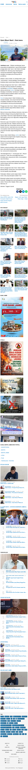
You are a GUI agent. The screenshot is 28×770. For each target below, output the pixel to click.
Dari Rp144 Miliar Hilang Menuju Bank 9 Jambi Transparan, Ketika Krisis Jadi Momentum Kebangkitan (6, 248)
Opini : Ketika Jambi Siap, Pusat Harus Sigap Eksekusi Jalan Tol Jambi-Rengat (21, 247)
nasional (13, 731)
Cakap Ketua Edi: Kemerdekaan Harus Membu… (14, 637)
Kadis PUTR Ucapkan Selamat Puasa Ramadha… (16, 651)
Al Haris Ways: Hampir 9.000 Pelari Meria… (16, 542)
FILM (2, 458)
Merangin (18, 729)
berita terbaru (24, 716)
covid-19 (8, 718)
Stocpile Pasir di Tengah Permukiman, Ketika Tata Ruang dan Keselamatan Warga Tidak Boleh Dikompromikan (20, 220)
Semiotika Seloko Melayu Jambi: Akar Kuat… (15, 698)
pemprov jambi (3, 734)
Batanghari (7, 716)
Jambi (17, 135)
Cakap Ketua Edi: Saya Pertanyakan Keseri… (16, 631)
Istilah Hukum (4, 464)
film (14, 718)
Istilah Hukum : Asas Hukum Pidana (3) (14, 497)
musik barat (3, 731)
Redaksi (7, 752)
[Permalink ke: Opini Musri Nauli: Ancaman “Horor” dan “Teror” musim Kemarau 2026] (6, 228)
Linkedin (21, 760)
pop (20, 734)
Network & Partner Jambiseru (20, 748)
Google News (20, 745)
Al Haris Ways (9, 526)
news (17, 731)
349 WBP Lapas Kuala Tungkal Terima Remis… (14, 578)
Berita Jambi (8, 570)
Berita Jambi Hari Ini (17, 716)
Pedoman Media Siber (7, 750)
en (11, 718)
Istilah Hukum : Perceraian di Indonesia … (14, 492)
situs (23, 734)
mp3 (22, 729)
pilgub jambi (9, 734)
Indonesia (7, 109)
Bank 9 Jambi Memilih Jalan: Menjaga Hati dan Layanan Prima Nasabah (6, 218)
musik (26, 729)
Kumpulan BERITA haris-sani (6, 725)
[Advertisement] (14, 21)
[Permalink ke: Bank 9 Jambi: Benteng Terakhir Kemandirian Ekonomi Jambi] (21, 256)
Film (7, 591)
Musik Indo (8, 731)
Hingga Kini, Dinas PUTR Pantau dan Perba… (15, 646)
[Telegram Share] (23, 191)
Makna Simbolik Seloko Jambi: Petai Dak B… (15, 693)
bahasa (2, 109)
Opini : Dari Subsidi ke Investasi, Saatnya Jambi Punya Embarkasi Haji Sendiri (6, 262)
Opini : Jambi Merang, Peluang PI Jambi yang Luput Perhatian (5, 276)
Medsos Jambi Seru (20, 752)
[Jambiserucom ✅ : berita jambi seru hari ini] (14, 2)
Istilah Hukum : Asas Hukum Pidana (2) (14, 502)
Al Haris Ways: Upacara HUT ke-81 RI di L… (16, 532)
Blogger (21, 762)
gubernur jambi (3, 720)
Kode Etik (7, 747)
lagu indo (2, 729)
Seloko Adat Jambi (5, 670)
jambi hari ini (13, 720)
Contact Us (20, 743)
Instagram (8, 760)
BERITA (3, 450)
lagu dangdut (22, 727)
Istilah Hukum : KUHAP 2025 (6, 483)
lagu (13, 727)
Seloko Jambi (3, 687)
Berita (7, 575)
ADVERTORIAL (5, 447)
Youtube (8, 762)
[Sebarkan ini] (17, 191)
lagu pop (7, 729)
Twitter (21, 758)
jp (7, 723)
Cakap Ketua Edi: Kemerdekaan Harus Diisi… (14, 627)
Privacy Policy (20, 750)
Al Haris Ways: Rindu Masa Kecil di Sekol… (16, 547)
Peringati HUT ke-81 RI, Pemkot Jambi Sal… (16, 587)
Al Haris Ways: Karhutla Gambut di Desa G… (16, 537)
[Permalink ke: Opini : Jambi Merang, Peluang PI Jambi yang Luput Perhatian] (6, 270)
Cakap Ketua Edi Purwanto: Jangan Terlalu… (16, 616)
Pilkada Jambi (15, 734)
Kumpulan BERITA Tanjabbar (6, 727)
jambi (9, 720)
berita (11, 716)
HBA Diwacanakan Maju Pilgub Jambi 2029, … (16, 572)
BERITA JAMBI (5, 452)
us (1, 736)
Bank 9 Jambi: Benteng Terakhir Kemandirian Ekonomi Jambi (20, 262)
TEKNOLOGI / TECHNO (7, 461)
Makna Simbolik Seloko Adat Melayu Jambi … (10, 689)
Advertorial (4, 642)
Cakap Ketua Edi (9, 615)
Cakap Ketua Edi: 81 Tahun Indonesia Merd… (14, 622)
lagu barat (17, 727)
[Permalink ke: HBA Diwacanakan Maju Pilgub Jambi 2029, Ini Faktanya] (14, 561)
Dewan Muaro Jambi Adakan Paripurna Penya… (16, 656)
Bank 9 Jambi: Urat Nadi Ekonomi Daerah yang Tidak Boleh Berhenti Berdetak (21, 276)
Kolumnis (13, 491)
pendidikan (10, 88)
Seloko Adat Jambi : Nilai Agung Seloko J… (15, 708)
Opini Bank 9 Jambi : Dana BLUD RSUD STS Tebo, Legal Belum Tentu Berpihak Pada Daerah (21, 289)
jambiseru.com (3, 723)
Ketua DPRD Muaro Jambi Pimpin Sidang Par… (16, 660)
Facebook (8, 758)
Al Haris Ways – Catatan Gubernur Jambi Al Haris (13, 507)
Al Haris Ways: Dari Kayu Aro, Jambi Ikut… (16, 527)
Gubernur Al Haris (21, 718)
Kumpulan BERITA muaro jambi (18, 725)
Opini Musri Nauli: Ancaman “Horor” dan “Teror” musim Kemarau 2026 (6, 233)
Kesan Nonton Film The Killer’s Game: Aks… (16, 592)
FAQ (7, 745)
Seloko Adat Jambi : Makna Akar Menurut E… (15, 703)
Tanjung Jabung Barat (19, 575)
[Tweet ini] (20, 191)
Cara (1, 98)
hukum (12, 90)
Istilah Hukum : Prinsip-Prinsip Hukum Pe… (15, 487)
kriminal (15, 723)
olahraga (20, 731)
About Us (7, 743)
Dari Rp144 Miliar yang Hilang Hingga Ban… (16, 582)
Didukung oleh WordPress (10, 767)
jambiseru (18, 720)
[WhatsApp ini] (26, 191)
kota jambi (11, 723)
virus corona (5, 736)
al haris (2, 716)
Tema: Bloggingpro (19, 767)
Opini (7, 581)
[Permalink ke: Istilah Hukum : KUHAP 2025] (14, 473)
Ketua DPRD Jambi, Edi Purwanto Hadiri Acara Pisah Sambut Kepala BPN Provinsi (6, 198)
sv (25, 734)
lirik (10, 729)
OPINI (2, 455)
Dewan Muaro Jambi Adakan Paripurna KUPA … (16, 665)
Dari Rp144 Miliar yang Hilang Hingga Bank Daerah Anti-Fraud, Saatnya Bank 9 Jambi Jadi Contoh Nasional (21, 234)
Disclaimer (13, 754)
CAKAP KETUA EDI (5, 597)
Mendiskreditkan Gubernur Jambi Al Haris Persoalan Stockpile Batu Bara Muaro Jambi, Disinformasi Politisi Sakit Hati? (6, 290)
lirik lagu (14, 729)
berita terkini (3, 718)
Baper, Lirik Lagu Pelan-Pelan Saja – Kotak (21, 197)
